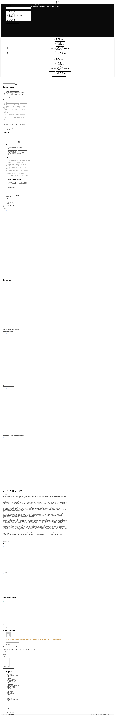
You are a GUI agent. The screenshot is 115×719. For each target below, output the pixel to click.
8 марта (4, 103)
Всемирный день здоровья (9, 597)
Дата (17, 106)
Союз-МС (6, 109)
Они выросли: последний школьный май (15, 92)
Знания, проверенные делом (12, 95)
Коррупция (12, 165)
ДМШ (13, 106)
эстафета (4, 119)
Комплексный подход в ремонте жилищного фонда (15, 624)
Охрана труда (13, 16)
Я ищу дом (10, 703)
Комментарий (6, 666)
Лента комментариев (13, 711)
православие (19, 115)
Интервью (10, 684)
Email (4, 654)
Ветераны (6, 106)
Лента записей (11, 709)
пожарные (14, 115)
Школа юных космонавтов (9, 570)
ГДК (10, 106)
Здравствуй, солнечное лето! (12, 91)
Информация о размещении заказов (20, 18)
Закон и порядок (12, 680)
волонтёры (15, 111)
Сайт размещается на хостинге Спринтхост (57, 715)
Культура (10, 692)
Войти (9, 708)
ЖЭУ (26, 106)
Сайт (4, 656)
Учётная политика (14, 20)
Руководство (13, 13)
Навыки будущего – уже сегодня (13, 89)
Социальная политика (13, 699)
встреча (20, 111)
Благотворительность (13, 675)
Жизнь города (11, 679)
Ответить (16, 642)
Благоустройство (17, 104)
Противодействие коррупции (17, 15)
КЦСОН (5, 108)
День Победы (21, 106)
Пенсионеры (16, 165)
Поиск (4, 194)
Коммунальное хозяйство (14, 690)
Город (4, 487)
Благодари (12, 104)
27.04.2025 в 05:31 (10, 642)
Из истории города (12, 682)
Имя (4, 651)
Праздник (10, 695)
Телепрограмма (13, 8)
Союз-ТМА (11, 109)
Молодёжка (11, 693)
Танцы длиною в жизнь (19, 124)
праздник (7, 117)
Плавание (19, 165)
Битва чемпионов (10, 93)
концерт (5, 114)
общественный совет (7, 115)
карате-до (15, 112)
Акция (9, 104)
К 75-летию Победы (12, 686)
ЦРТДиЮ (5, 111)
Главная (8, 5)
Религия (10, 698)
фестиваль (23, 117)
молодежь (18, 114)
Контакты (12, 14)
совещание (14, 117)
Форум (8, 21)
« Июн (4, 208)
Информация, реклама (12, 23)
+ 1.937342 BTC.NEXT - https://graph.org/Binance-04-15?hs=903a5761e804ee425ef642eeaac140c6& (33, 639)
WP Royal (11, 714)
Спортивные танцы (17, 109)
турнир (19, 117)
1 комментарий (6, 541)
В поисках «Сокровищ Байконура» (13, 435)
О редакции (9, 10)
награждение (23, 114)
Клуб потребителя (12, 688)
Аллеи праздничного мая (11, 97)
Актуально (10, 674)
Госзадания (12, 19)
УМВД (23, 109)
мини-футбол (13, 114)
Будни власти (11, 676)
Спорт (9, 700)
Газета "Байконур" (35, 4)
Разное (9, 697)
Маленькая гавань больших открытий (14, 94)
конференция (23, 112)
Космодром (10, 691)
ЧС (8, 111)
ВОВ (22, 104)
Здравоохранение (12, 681)
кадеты (11, 112)
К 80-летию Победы (12, 687)
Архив (8, 9)
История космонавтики (13, 685)
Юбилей (10, 111)
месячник (9, 114)
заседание (6, 112)
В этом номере (10, 6)
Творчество (11, 701)
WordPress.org (11, 712)
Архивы (5, 134)
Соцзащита (22, 108)
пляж (12, 115)
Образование (10, 487)
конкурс (19, 112)
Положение (12, 11)
